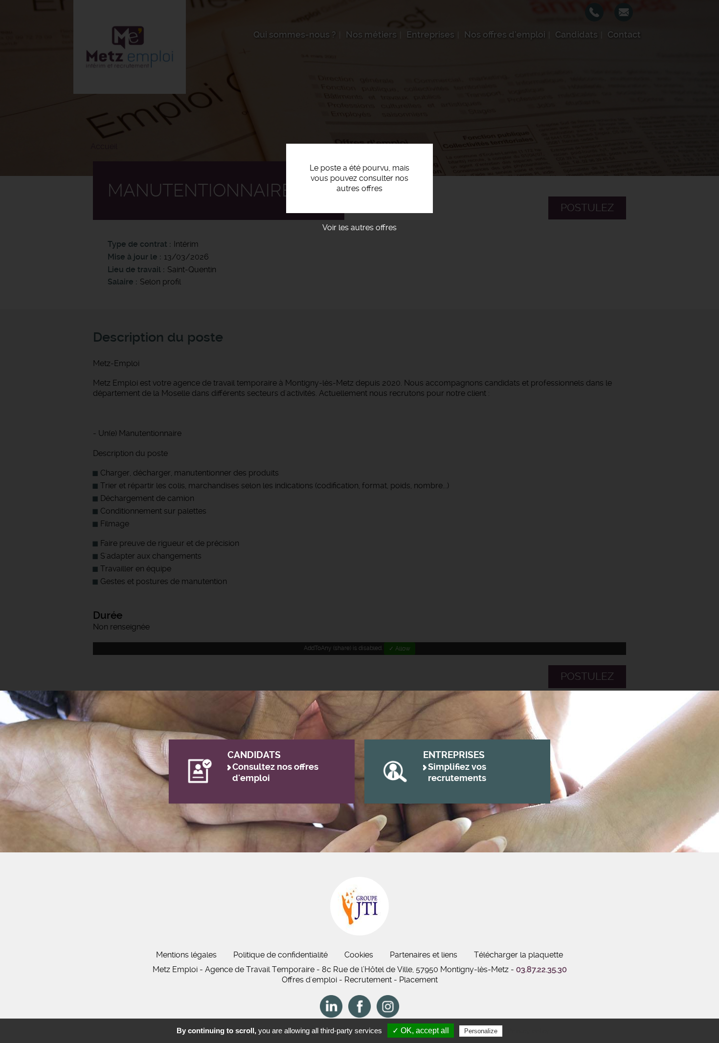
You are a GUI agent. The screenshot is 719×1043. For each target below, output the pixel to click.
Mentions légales (186, 954)
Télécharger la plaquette (518, 954)
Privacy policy (528, 1031)
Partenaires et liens (423, 954)
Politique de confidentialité (280, 954)
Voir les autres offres (359, 227)
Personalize (480, 1031)
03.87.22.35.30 (541, 969)
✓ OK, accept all (420, 1030)
